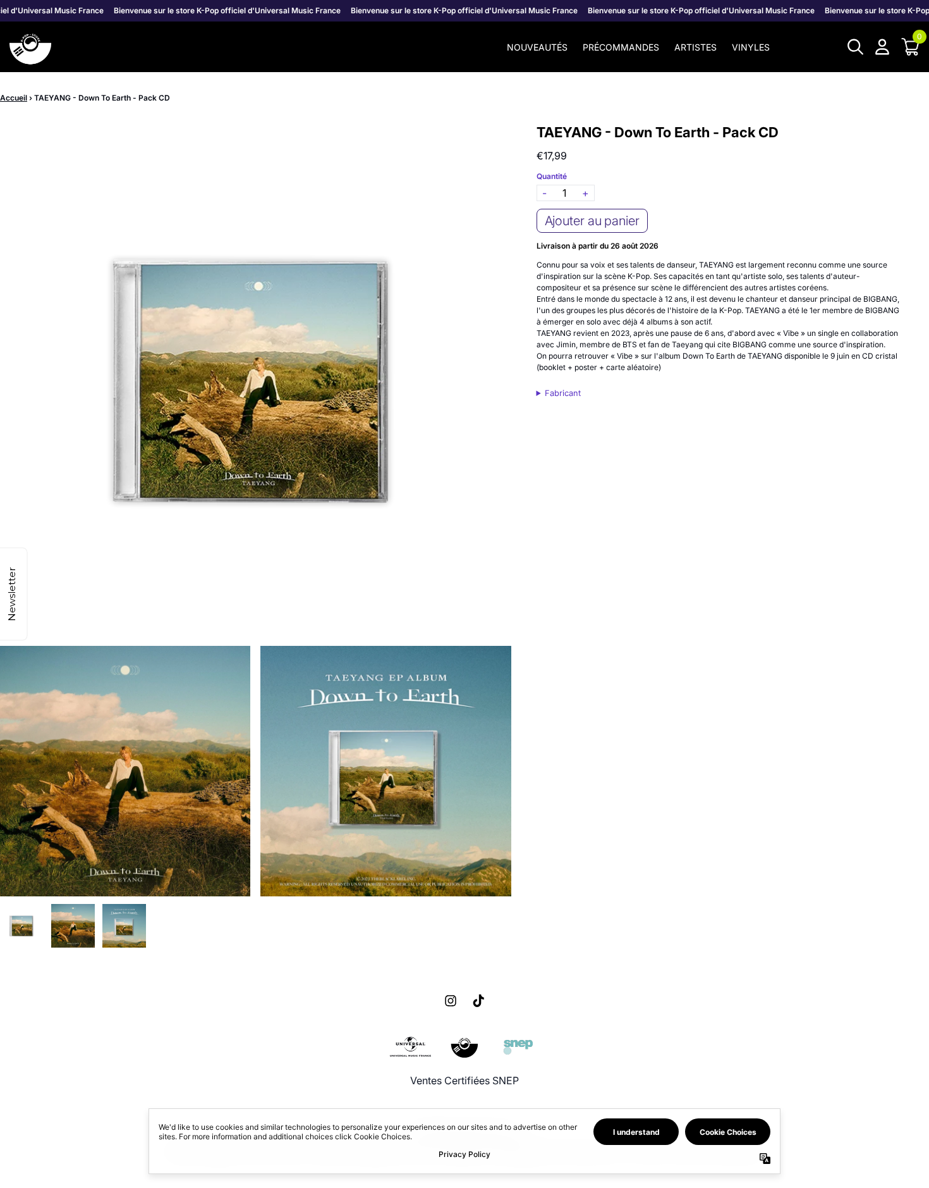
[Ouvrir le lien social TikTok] (478, 1001)
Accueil (13, 97)
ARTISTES (695, 47)
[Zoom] (255, 380)
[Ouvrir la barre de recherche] (854, 47)
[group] (22, 926)
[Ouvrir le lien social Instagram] (450, 1001)
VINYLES (751, 47)
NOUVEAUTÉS (537, 47)
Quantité (552, 176)
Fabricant (563, 393)
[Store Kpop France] (30, 47)
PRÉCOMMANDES (621, 47)
